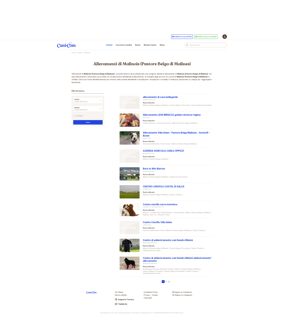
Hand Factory (179, 313)
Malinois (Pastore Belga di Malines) (157, 64)
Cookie (155, 295)
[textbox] (88, 102)
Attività (109, 45)
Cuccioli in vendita (124, 45)
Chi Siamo (119, 292)
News (162, 45)
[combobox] (88, 102)
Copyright (148, 298)
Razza (76, 108)
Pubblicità (122, 304)
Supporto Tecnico (126, 299)
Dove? (76, 99)
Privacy (147, 295)
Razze (137, 45)
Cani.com (66, 45)
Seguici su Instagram (183, 295)
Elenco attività (120, 295)
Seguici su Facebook (183, 292)
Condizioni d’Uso (151, 292)
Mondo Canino (150, 45)
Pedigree (79, 116)
